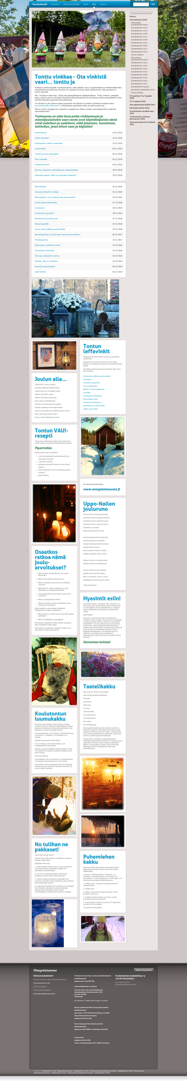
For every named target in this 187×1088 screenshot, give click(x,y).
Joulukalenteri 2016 (139, 34)
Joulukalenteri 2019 (139, 43)
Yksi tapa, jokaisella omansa (47, 256)
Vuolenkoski (39, 4)
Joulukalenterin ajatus (140, 86)
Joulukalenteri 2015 (139, 30)
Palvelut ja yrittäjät (72, 4)
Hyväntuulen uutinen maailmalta (49, 143)
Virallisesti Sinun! (42, 164)
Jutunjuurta (39, 208)
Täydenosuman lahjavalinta (47, 154)
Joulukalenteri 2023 (138, 19)
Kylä (94, 4)
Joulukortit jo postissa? (44, 213)
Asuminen (55, 4)
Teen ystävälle (41, 159)
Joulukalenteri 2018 (139, 40)
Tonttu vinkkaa (137, 55)
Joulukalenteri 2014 (139, 27)
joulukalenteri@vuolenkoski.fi (47, 105)
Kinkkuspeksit (41, 133)
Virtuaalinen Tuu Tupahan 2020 (141, 97)
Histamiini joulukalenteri (92, 402)
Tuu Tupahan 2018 (138, 101)
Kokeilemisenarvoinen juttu (46, 218)
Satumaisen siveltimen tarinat (47, 245)
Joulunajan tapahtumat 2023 (143, 89)
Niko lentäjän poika (90, 399)
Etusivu (103, 4)
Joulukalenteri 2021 (139, 49)
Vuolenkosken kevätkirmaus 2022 (142, 112)
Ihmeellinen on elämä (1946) (94, 406)
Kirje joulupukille (42, 224)
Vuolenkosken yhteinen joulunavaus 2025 (140, 117)
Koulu (86, 4)
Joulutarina (87, 379)
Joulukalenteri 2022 (139, 52)
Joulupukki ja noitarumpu (92, 396)
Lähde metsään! (42, 138)
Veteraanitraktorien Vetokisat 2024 (142, 123)
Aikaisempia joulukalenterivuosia (139, 24)
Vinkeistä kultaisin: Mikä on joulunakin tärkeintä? (56, 175)
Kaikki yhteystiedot (144, 970)
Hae (153, 4)
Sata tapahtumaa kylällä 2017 (142, 104)
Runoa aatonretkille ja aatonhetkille (50, 229)
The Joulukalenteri (90, 386)
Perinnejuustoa (41, 240)
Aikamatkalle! (40, 186)
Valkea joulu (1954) (90, 409)
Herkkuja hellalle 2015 (139, 108)
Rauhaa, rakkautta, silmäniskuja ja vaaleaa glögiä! (56, 170)
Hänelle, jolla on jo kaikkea (46, 261)
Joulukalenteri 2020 (139, 46)
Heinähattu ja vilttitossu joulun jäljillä (96, 376)
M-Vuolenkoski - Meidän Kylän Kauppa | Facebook (91, 1000)
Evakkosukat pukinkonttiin (46, 202)
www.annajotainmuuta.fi (101, 489)
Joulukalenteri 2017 (139, 37)
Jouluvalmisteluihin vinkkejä (47, 192)
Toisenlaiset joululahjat (44, 250)
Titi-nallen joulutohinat (91, 383)
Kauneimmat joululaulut (45, 266)
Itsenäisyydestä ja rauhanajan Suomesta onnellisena (57, 234)
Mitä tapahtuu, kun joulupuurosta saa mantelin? (55, 197)
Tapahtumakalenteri (141, 12)
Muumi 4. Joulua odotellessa (94, 389)
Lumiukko (86, 393)
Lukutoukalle (40, 148)
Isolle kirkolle (40, 272)
